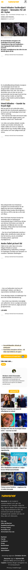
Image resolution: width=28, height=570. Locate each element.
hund (3, 364)
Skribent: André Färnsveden (7, 16)
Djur (7, 14)
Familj (3, 539)
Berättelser (5, 545)
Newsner (3, 14)
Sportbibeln (5, 550)
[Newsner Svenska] (13, 2)
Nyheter (4, 537)
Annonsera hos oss (7, 532)
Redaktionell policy (8, 525)
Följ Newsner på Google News (12, 356)
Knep (3, 543)
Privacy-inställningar (14, 568)
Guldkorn (4, 541)
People (7, 99)
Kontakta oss (5, 529)
